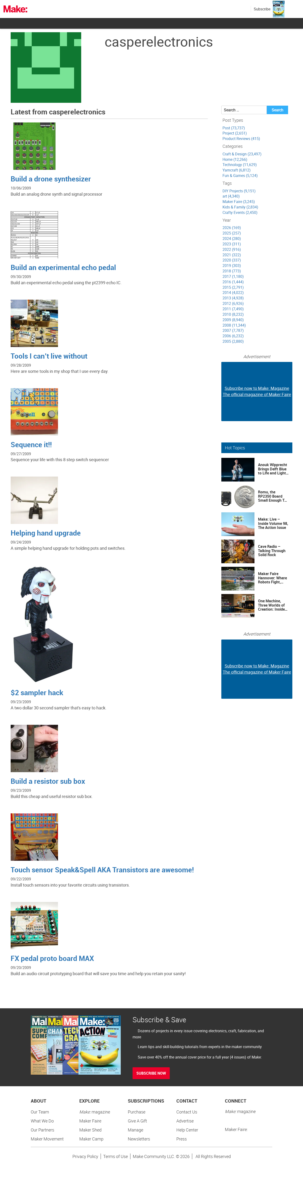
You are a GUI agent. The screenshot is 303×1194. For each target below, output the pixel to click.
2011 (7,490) (233, 308)
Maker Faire (90, 1121)
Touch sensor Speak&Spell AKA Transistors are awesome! (102, 869)
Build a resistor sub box (48, 781)
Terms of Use (115, 1156)
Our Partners (42, 1130)
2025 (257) (232, 233)
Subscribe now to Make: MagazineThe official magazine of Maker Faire (257, 391)
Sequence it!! (31, 444)
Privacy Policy (85, 1156)
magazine (94, 1112)
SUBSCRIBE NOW (151, 1073)
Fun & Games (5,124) (240, 175)
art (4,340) (231, 196)
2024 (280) (232, 238)
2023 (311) (232, 244)
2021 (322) (232, 254)
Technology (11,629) (240, 164)
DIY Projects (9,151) (239, 191)
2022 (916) (232, 249)
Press (181, 1139)
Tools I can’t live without (49, 356)
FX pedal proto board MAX (52, 958)
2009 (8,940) (233, 319)
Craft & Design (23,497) (242, 154)
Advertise (185, 1121)
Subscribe (262, 9)
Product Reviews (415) (241, 138)
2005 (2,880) (233, 341)
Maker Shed (90, 1130)
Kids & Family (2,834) (240, 207)
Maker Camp (91, 1139)
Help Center (187, 1130)
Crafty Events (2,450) (240, 212)
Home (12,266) (235, 159)
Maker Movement (47, 1139)
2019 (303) (232, 265)
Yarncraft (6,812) (237, 170)
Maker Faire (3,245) (239, 201)
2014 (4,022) (233, 292)
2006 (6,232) (233, 335)
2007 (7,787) (233, 330)
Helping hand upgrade (46, 533)
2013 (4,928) (233, 298)
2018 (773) (232, 271)
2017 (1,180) (233, 276)
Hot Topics (235, 448)
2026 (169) (232, 227)
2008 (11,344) (234, 325)
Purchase (136, 1112)
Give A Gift (137, 1121)
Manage (135, 1130)
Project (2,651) (235, 133)
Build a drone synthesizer (51, 179)
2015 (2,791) (233, 287)
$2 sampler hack (37, 692)
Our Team (40, 1112)
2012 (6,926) (233, 303)
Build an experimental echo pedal (63, 267)
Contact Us (186, 1112)
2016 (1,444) (233, 281)
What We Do (42, 1121)
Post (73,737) (234, 128)
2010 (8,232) (233, 314)
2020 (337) (232, 260)
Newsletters (139, 1139)
